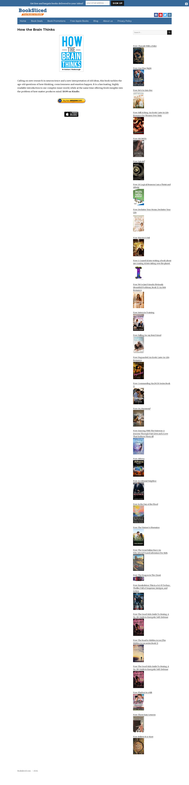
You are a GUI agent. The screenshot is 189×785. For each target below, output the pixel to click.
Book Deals (37, 21)
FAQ (155, 772)
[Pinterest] (161, 15)
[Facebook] (156, 15)
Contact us (146, 772)
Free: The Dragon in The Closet (147, 575)
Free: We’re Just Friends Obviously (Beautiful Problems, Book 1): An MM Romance (149, 287)
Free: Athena (138, 459)
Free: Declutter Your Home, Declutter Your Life (152, 211)
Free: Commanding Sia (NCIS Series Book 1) (151, 385)
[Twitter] (165, 15)
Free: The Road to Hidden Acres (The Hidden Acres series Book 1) (149, 641)
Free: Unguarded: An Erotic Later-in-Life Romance (151, 358)
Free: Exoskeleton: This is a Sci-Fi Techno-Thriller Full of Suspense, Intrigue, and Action (152, 588)
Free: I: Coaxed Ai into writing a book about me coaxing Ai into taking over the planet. (152, 262)
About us (108, 21)
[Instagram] (170, 15)
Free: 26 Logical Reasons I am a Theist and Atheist (152, 186)
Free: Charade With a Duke (145, 46)
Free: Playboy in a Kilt (142, 692)
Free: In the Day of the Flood (145, 504)
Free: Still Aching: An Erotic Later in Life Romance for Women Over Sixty (151, 114)
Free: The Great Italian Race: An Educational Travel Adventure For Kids (150, 551)
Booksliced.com (24, 771)
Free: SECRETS (139, 138)
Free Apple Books (79, 21)
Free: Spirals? (139, 161)
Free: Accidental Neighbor (144, 481)
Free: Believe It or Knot (143, 737)
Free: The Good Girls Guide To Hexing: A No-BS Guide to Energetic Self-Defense (151, 615)
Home (23, 21)
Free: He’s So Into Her (142, 90)
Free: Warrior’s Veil (141, 238)
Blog (95, 21)
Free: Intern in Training (143, 312)
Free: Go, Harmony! (142, 408)
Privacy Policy (125, 21)
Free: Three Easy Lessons (144, 715)
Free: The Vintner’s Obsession (146, 527)
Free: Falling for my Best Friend (147, 335)
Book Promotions (56, 21)
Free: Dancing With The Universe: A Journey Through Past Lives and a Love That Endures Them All (150, 434)
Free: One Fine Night (142, 68)
